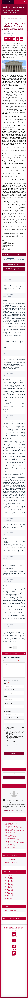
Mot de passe (8, 711)
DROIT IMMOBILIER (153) (11, 823)
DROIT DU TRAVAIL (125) (11, 826)
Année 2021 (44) (9, 882)
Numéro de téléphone (10, 718)
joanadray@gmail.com (9, 810)
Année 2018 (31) (9, 886)
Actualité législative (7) (11, 862)
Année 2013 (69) (9, 894)
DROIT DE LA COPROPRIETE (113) (13, 827)
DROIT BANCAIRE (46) (10, 836)
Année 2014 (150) (9, 892)
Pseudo (6, 683)
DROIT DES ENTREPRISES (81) (12, 832)
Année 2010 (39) (9, 898)
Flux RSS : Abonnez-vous (11, 918)
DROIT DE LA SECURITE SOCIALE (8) (14, 842)
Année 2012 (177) (9, 895)
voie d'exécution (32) (10, 838)
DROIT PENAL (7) (9, 844)
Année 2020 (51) (9, 883)
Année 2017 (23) (9, 888)
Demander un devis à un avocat (12, 269)
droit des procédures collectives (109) (14, 830)
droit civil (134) (8, 824)
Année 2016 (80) (9, 889)
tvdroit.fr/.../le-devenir (10, 910)
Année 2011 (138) (9, 897)
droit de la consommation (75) (13, 833)
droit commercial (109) (11, 829)
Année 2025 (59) (9, 876)
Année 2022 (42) (9, 880)
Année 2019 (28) (9, 885)
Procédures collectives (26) (12, 839)
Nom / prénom (8, 690)
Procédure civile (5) (10, 845)
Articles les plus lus (10, 847)
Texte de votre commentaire (10, 661)
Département (8, 703)
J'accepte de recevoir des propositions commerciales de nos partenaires (15, 727)
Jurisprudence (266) (10, 859)
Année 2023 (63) (9, 879)
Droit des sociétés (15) (10, 841)
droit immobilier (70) (10, 835)
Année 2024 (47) (9, 877)
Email (5, 696)
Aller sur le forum (13, 264)
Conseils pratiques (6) (10, 864)
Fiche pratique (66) (10, 861)
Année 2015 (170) (9, 891)
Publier (13, 753)
